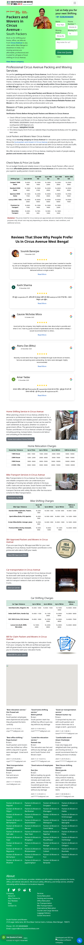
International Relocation (46, 908)
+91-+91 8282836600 (20, 926)
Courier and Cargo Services (47, 910)
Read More (42, 274)
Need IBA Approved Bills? (17, 555)
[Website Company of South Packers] (67, 941)
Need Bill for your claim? (17, 654)
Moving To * (72, 30)
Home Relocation (43, 896)
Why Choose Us (14, 898)
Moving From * (58, 31)
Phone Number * (72, 22)
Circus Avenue (16, 43)
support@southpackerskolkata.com (25, 928)
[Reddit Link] (24, 890)
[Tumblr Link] (30, 890)
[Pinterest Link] (19, 890)
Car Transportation (44, 903)
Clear (59, 57)
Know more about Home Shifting (20, 439)
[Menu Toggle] (75, 3)
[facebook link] (8, 890)
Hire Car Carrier (14, 588)
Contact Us (12, 906)
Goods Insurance (43, 915)
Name (58, 21)
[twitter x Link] (14, 890)
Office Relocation (43, 901)
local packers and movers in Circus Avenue (30, 142)
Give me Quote (64, 52)
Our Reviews (13, 901)
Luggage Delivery (44, 913)
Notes (58, 39)
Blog (9, 903)
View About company (15, 61)
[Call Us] (79, 940)
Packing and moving (45, 898)
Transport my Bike (15, 497)
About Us (11, 896)
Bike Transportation (44, 906)
